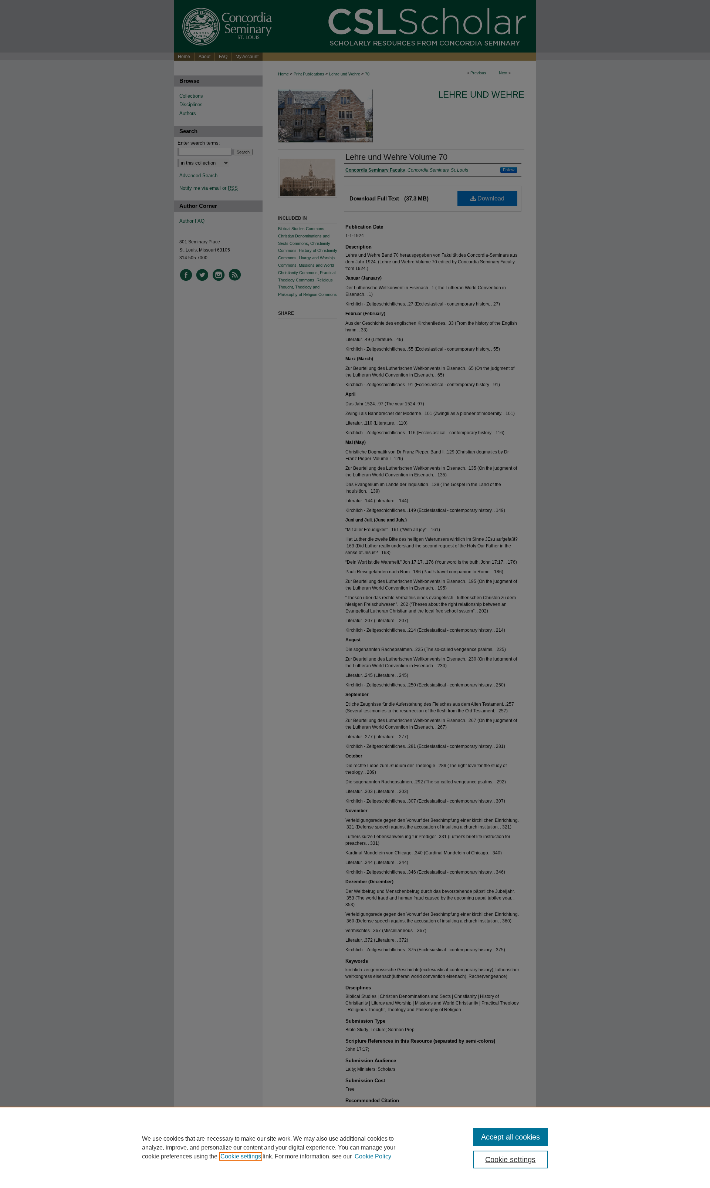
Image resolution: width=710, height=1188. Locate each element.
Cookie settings (240, 1156)
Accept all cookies (510, 1137)
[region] (355, 1147)
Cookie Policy (373, 1156)
